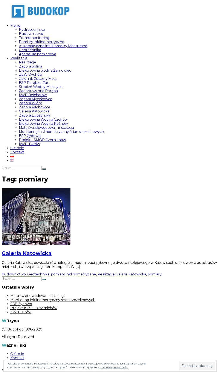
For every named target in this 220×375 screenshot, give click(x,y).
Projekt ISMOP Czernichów (42, 140)
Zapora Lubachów (34, 115)
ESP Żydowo (30, 136)
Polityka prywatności (114, 367)
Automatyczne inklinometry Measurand (53, 46)
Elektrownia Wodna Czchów (43, 119)
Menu (15, 25)
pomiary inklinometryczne (73, 274)
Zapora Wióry (30, 103)
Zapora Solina (30, 66)
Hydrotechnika (32, 30)
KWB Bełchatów (33, 95)
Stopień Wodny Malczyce (41, 87)
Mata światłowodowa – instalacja (46, 128)
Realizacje (19, 58)
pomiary (155, 274)
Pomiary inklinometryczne (41, 42)
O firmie (17, 148)
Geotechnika (30, 50)
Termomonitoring (34, 38)
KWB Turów (29, 144)
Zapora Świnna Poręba (38, 91)
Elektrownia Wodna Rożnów (43, 123)
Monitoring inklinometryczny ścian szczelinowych (61, 132)
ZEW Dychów (31, 74)
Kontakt (17, 152)
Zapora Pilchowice (34, 107)
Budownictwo (31, 34)
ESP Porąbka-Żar (33, 83)
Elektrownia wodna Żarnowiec (45, 70)
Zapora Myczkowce (35, 99)
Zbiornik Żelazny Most (38, 79)
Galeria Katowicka (34, 111)
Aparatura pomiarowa (37, 54)
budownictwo (14, 274)
